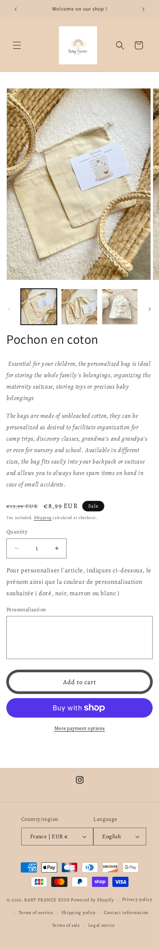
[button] (17, 45)
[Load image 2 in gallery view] (79, 307)
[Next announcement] (143, 9)
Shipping (43, 517)
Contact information (126, 912)
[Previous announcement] (15, 9)
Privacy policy (137, 899)
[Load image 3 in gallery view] (120, 307)
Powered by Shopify (92, 900)
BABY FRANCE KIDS (47, 900)
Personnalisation (26, 609)
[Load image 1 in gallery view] (39, 307)
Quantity (17, 531)
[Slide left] (9, 309)
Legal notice (101, 925)
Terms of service (36, 912)
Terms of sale (66, 925)
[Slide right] (149, 309)
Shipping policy (78, 912)
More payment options (79, 728)
